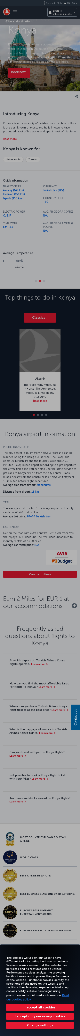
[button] (40, 1025)
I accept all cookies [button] (40, 1007)
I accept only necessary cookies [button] (40, 1016)
